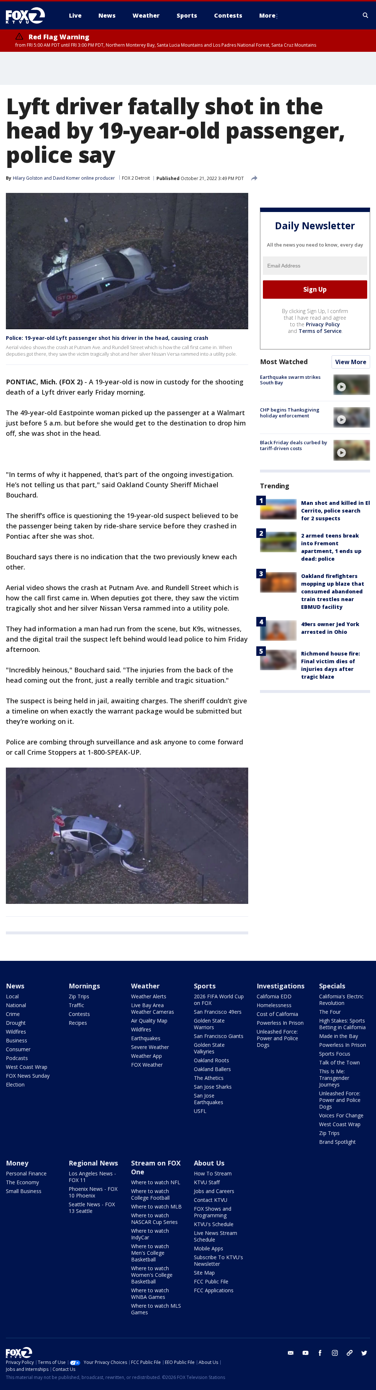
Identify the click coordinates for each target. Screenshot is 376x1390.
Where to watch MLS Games (156, 1309)
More (267, 15)
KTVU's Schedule (214, 1224)
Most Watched (284, 361)
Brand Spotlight (337, 1141)
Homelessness (274, 1005)
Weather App (146, 1055)
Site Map (204, 1272)
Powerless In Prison (280, 1022)
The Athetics (209, 1077)
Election (15, 1084)
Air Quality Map (149, 1020)
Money (17, 1163)
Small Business (23, 1191)
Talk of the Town (339, 1062)
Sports (205, 985)
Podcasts (17, 1058)
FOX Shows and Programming (212, 1212)
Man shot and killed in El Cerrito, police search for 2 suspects (335, 510)
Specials (332, 985)
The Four (330, 1011)
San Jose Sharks (213, 1086)
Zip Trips (79, 996)
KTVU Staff (207, 1182)
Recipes (78, 1022)
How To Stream (213, 1173)
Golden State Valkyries (209, 1048)
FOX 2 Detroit (136, 178)
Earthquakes (145, 1038)
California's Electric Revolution (341, 999)
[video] (351, 384)
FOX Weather (147, 1064)
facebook (320, 1353)
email (291, 1353)
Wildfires (16, 1031)
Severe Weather (150, 1047)
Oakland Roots (211, 1060)
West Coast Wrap (26, 1066)
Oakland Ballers (212, 1069)
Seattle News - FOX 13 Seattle (92, 1207)
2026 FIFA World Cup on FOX (219, 999)
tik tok (349, 1353)
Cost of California (277, 1013)
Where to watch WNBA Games (150, 1293)
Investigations (280, 985)
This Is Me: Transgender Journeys (334, 1078)
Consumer (18, 1049)
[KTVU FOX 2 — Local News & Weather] (30, 15)
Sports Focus (334, 1053)
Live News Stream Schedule (215, 1236)
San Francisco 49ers (218, 1011)
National (16, 1005)
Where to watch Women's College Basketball (152, 1275)
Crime (13, 1013)
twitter (364, 1353)
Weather (145, 985)
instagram (335, 1353)
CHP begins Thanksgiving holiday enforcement (289, 412)
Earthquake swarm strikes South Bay (290, 380)
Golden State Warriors (209, 1024)
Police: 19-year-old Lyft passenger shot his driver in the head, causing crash (107, 337)
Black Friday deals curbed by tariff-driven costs (293, 445)
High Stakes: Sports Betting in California (342, 1024)
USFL (200, 1110)
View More (350, 362)
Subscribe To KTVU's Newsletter (218, 1260)
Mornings (84, 985)
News (15, 985)
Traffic (76, 1005)
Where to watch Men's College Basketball (150, 1253)
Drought (16, 1022)
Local (12, 996)
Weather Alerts (148, 996)
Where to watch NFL (155, 1182)
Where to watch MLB (156, 1206)
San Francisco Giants (218, 1035)
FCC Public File (211, 1281)
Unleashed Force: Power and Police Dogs (277, 1038)
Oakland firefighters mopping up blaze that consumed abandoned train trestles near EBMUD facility (332, 591)
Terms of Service (320, 330)
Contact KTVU (210, 1199)
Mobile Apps (208, 1248)
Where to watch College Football (150, 1194)
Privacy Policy (323, 324)
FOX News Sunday (28, 1075)
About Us (209, 1163)
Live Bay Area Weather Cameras (152, 1008)
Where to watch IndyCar (150, 1234)
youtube (305, 1353)
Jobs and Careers (214, 1191)
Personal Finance (26, 1173)
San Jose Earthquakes (208, 1099)
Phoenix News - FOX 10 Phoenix (93, 1192)
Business (16, 1040)
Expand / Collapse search (365, 15)
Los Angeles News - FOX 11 (92, 1177)
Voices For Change (341, 1115)
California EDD (274, 996)
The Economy (22, 1182)
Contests (79, 1013)
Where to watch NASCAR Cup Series (154, 1218)
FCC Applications (214, 1290)
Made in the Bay (338, 1035)
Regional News (93, 1163)
